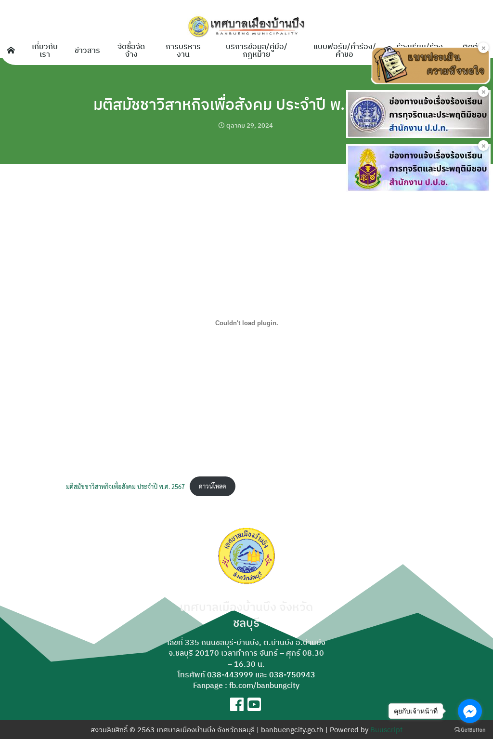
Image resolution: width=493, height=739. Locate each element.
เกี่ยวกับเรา (45, 50)
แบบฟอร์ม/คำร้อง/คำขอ (344, 50)
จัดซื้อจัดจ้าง (131, 50)
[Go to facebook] (470, 711)
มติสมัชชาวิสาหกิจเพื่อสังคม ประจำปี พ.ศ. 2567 (246, 104)
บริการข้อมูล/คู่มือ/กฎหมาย (256, 50)
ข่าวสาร (87, 50)
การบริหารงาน (183, 50)
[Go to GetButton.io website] (469, 729)
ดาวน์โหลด (212, 486)
